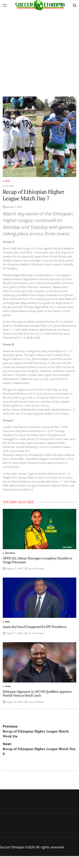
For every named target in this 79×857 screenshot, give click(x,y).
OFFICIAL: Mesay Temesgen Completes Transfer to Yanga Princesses (37, 560)
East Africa (10, 553)
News (7, 181)
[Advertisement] (39, 51)
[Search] (74, 5)
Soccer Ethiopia (36, 568)
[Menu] (5, 5)
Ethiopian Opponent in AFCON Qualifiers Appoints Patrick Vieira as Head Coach (37, 693)
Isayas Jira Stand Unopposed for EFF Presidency (35, 626)
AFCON (8, 686)
